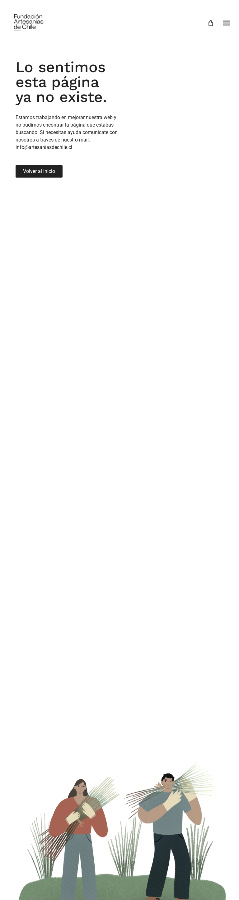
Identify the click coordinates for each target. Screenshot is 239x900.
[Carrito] (210, 23)
